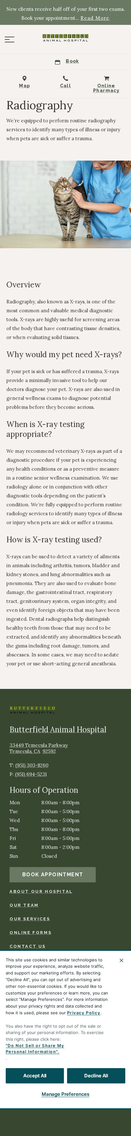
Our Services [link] (30, 918)
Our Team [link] (24, 905)
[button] (9, 39)
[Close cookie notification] (121, 960)
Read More (95, 18)
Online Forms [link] (31, 932)
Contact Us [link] (28, 946)
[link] (65, 38)
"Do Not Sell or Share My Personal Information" (35, 1048)
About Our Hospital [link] (41, 891)
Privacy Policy (83, 1012)
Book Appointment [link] (52, 875)
